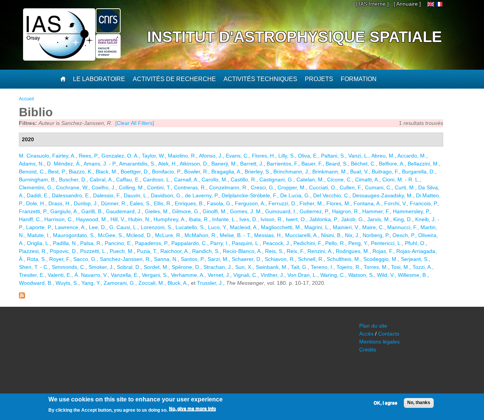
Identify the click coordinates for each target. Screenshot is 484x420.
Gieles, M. (157, 211)
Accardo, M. (411, 156)
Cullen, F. (351, 187)
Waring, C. (332, 275)
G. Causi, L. (123, 227)
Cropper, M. (292, 187)
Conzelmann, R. (228, 187)
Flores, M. (338, 203)
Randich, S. (206, 251)
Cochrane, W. (72, 187)
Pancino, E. (118, 243)
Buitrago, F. (385, 172)
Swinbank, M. (272, 267)
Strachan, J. (217, 267)
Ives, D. (248, 219)
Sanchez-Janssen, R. (125, 259)
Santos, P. (193, 259)
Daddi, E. (38, 195)
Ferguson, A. (250, 203)
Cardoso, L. (157, 179)
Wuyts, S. (67, 283)
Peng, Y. (358, 243)
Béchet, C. (363, 164)
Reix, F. (295, 251)
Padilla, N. (65, 243)
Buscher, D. (73, 179)
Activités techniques (260, 79)
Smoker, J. (101, 267)
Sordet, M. (156, 267)
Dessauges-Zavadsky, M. (382, 195)
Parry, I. (219, 243)
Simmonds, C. (68, 267)
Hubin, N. (139, 219)
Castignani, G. (276, 179)
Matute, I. (38, 235)
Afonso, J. (211, 156)
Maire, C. (373, 227)
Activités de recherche (174, 79)
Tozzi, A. (422, 267)
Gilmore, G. (186, 211)
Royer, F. (59, 259)
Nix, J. (352, 235)
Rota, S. (36, 259)
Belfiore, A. (392, 164)
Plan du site (373, 326)
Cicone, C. (339, 179)
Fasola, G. (219, 203)
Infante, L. (224, 219)
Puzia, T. (147, 251)
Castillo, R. (243, 179)
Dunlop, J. (86, 203)
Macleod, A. (244, 227)
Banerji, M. (224, 164)
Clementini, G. (36, 187)
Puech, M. (122, 251)
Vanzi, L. (358, 156)
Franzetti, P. (33, 211)
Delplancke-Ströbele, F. (249, 195)
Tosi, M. (400, 267)
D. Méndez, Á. (64, 164)
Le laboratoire (99, 79)
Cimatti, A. (367, 179)
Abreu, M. (383, 156)
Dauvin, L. (136, 195)
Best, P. (57, 172)
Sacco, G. (85, 259)
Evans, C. (237, 156)
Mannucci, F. (402, 227)
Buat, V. (359, 172)
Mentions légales (379, 342)
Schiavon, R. (280, 259)
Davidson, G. (166, 195)
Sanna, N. (166, 259)
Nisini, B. (331, 235)
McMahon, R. (201, 235)
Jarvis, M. (378, 219)
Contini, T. (159, 187)
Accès (366, 334)
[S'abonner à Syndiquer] (22, 297)
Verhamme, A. (188, 275)
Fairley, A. (64, 156)
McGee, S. (110, 235)
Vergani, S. (155, 275)
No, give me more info (192, 409)
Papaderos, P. (151, 243)
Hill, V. (117, 219)
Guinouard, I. (280, 211)
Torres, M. (376, 267)
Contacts (388, 334)
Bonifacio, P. (166, 172)
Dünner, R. (114, 203)
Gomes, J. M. (246, 211)
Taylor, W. (153, 156)
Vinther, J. (272, 275)
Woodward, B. (36, 283)
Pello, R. (335, 243)
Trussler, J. (210, 283)
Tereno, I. (322, 267)
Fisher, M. (311, 203)
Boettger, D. (135, 172)
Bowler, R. (196, 172)
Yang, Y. (91, 283)
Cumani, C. (378, 187)
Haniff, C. (30, 219)
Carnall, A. (186, 179)
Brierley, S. (257, 172)
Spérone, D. (186, 267)
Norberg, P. (376, 235)
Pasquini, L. (246, 243)
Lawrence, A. (70, 227)
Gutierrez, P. (314, 211)
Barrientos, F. (282, 164)
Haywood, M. (91, 219)
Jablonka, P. (323, 219)
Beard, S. (337, 164)
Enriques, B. (189, 203)
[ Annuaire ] (407, 4)
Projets (319, 79)
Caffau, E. (128, 179)
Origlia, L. (38, 243)
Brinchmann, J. (291, 172)
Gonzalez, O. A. (120, 156)
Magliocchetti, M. (281, 227)
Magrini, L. (317, 227)
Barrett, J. (252, 164)
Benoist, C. (32, 172)
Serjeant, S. (415, 259)
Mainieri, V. (346, 227)
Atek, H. (167, 164)
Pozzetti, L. (93, 251)
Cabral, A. (101, 179)
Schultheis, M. (343, 259)
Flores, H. (263, 156)
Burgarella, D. (418, 172)
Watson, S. (361, 275)
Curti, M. (405, 187)
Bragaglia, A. (226, 172)
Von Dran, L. (302, 275)
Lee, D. (97, 227)
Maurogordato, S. (74, 235)
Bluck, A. (178, 283)
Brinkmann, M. (329, 172)
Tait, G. (299, 267)
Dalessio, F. (107, 195)
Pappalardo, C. (189, 243)
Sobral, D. (129, 267)
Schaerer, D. (247, 259)
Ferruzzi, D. (282, 203)
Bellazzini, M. (423, 164)
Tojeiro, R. (349, 267)
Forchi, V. (395, 203)
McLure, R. (168, 235)
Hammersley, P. (411, 211)
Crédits (367, 350)
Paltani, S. (333, 156)
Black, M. (107, 172)
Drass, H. (59, 203)
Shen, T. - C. (34, 267)
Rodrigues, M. (352, 251)
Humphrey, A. (170, 219)
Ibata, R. (199, 219)
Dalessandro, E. (71, 195)
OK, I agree (385, 403)
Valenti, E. (59, 275)
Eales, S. (140, 203)
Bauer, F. (312, 164)
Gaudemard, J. (124, 211)
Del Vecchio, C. (331, 195)
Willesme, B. (412, 275)
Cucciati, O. (323, 187)
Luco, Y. (217, 227)
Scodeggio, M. (380, 259)
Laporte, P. (39, 227)
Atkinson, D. (194, 164)
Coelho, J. (104, 187)
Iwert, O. (296, 219)
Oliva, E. (308, 156)
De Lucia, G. (295, 195)
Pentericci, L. (386, 243)
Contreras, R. (190, 187)
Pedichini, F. (307, 243)
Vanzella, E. (125, 275)
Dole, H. (35, 203)
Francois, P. (424, 203)
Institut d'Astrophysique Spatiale (294, 36)
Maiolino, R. (182, 156)
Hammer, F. (376, 211)
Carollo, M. (215, 179)
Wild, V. (386, 275)
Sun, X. (244, 267)
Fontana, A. (367, 203)
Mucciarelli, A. (301, 235)
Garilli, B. (92, 211)
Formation (359, 79)
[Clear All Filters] (134, 123)
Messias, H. (268, 235)
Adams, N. (31, 164)
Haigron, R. (345, 211)
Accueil (26, 98)
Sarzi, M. (218, 259)
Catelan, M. (310, 179)
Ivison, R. (272, 219)
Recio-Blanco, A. (242, 251)
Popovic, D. (63, 251)
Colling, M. (131, 187)
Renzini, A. (320, 251)
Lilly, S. (286, 156)
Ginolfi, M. (215, 211)
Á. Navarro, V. (91, 275)
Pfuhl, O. (415, 243)
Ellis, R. (163, 203)
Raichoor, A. (174, 251)
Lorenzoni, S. (156, 227)
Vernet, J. (219, 275)
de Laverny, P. (202, 195)
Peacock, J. (276, 243)
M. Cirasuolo (34, 156)
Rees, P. (88, 156)
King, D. (402, 219)
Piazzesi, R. (33, 251)
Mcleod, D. (139, 235)
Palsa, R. (91, 243)
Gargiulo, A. (64, 211)
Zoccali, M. (151, 283)
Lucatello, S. (190, 227)
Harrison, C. (58, 219)
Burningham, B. (37, 179)
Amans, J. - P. (100, 164)
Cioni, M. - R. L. (401, 179)
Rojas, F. (382, 251)
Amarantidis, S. (137, 164)
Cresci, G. (263, 187)
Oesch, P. (403, 235)
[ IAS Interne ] (372, 4)
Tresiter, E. (32, 275)
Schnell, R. (311, 259)
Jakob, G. (352, 219)
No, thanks (418, 402)
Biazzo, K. (81, 172)
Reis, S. (274, 251)
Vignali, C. (245, 275)
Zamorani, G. (119, 283)
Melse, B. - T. (235, 235)
